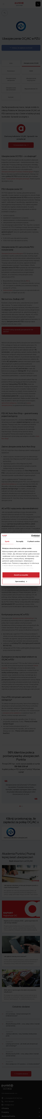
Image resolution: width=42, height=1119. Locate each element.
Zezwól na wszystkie (21, 575)
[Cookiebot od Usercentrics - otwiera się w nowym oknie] (31, 536)
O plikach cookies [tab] (33, 541)
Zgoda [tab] (7, 541)
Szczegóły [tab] (19, 541)
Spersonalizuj (20, 581)
